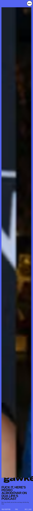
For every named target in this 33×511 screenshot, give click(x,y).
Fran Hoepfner (6, 509)
